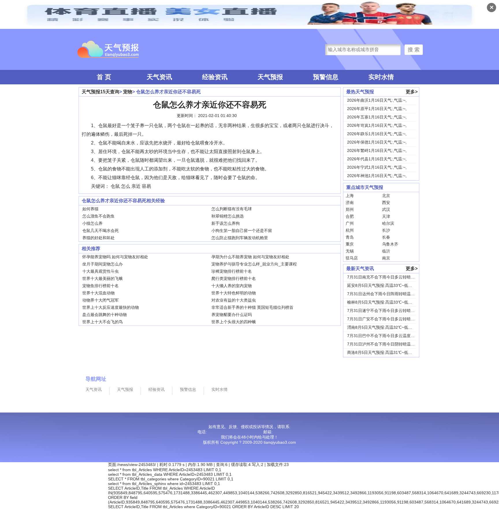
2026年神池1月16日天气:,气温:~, (377, 175)
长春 (386, 237)
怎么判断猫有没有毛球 (231, 209)
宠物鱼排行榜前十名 (100, 285)
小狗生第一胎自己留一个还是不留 (241, 230)
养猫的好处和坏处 (98, 237)
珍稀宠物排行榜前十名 (231, 271)
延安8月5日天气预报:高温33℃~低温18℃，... (387, 285)
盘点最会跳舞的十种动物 (104, 314)
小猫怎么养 (92, 223)
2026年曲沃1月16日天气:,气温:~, (377, 100)
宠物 (127, 91)
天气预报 (270, 77)
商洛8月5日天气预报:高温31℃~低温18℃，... (387, 352)
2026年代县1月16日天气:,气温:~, (377, 159)
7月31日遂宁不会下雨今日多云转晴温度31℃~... (390, 310)
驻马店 (352, 258)
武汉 (386, 209)
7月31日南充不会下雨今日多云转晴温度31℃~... (390, 277)
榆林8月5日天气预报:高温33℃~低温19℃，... (387, 302)
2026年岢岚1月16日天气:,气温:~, (377, 125)
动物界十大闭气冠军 (100, 300)
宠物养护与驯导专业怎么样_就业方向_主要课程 (254, 264)
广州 (350, 223)
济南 (350, 202)
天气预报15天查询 (100, 91)
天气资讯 (159, 77)
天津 (386, 216)
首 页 (104, 77)
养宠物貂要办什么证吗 (231, 314)
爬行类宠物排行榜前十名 (233, 278)
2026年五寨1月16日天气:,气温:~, (377, 117)
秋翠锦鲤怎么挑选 (227, 216)
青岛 (350, 237)
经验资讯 (215, 77)
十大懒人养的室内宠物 (231, 285)
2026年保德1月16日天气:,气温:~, (377, 142)
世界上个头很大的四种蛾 (233, 321)
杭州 (350, 230)
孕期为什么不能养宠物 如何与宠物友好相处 (250, 256)
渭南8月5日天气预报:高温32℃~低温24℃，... (387, 327)
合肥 (350, 216)
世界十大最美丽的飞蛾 (102, 278)
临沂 (386, 251)
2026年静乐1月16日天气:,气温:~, (377, 133)
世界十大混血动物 (98, 293)
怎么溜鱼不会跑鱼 (98, 216)
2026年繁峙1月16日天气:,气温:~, (377, 150)
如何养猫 (90, 209)
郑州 (350, 209)
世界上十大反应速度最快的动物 (110, 307)
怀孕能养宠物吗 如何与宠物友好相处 (115, 256)
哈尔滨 (388, 223)
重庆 (350, 244)
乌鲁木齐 (390, 244)
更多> (412, 91)
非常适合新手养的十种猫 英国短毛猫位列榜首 (252, 307)
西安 (386, 202)
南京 (386, 258)
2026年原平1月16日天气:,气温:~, (377, 108)
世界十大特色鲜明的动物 (233, 293)
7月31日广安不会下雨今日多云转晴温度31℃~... (390, 319)
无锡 (350, 251)
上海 (350, 195)
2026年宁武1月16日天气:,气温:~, (377, 167)
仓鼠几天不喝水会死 (100, 230)
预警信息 (325, 77)
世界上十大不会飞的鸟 (102, 321)
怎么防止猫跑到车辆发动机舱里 (239, 237)
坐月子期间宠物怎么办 (102, 264)
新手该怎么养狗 (225, 223)
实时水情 (381, 77)
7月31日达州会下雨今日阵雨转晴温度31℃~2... (389, 293)
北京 (386, 195)
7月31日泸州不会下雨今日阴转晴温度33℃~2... (389, 344)
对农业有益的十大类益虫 (233, 300)
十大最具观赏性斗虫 (100, 271)
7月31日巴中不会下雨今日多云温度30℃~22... (388, 335)
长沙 (386, 230)
